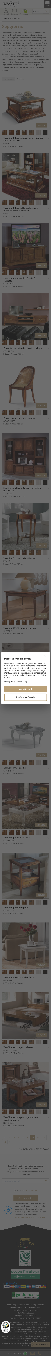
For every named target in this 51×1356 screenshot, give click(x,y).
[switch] (5, 1330)
